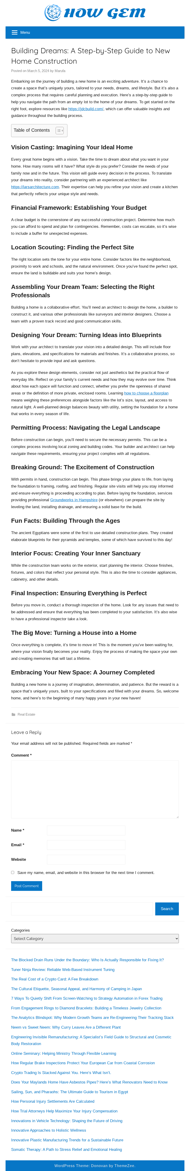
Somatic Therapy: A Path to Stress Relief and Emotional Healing (66, 1149)
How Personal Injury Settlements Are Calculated (52, 1101)
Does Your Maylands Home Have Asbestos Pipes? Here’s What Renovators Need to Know (89, 1082)
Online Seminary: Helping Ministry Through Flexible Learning (63, 1053)
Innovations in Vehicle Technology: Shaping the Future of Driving (66, 1121)
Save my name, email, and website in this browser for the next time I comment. (86, 872)
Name (17, 830)
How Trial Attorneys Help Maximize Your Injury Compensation (64, 1111)
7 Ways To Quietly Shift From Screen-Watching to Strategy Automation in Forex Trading (86, 998)
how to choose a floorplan (146, 393)
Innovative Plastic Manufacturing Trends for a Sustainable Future (67, 1140)
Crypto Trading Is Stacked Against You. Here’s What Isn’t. (61, 1073)
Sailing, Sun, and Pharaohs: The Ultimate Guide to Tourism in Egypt (69, 1092)
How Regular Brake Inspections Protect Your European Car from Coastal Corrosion (83, 1063)
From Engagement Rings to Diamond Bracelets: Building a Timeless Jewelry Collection (86, 1008)
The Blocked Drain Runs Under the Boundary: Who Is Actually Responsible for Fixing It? (87, 960)
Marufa (60, 71)
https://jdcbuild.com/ (85, 109)
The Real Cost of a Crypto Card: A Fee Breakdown (54, 979)
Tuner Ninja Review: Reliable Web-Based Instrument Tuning (62, 969)
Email (17, 845)
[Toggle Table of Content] (57, 131)
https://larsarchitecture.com (35, 187)
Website (18, 859)
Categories (20, 930)
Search (167, 909)
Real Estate (26, 714)
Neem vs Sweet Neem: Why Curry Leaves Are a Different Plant (66, 1027)
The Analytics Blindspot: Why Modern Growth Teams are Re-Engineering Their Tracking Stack (92, 1017)
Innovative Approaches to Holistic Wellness (48, 1130)
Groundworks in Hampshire (74, 500)
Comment (21, 755)
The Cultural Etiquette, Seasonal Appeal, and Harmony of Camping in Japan (76, 989)
